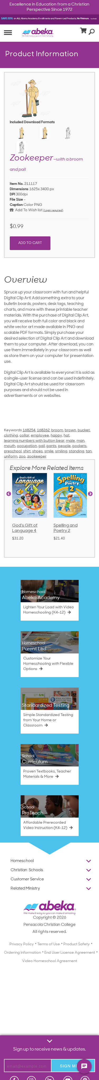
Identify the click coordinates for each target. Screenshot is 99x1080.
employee (40, 436)
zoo (22, 457)
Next (90, 494)
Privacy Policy (22, 944)
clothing (11, 436)
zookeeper (36, 457)
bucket (84, 430)
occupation (27, 446)
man (80, 441)
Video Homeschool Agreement (49, 961)
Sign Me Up (73, 1065)
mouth (9, 446)
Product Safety (76, 944)
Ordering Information (22, 953)
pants (51, 446)
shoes (37, 451)
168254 (29, 430)
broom (57, 430)
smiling (61, 451)
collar (24, 436)
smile (49, 451)
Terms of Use (48, 944)
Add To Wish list (28, 210)
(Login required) (53, 210)
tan (89, 451)
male (70, 441)
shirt (27, 451)
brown (70, 430)
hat (66, 436)
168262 (43, 430)
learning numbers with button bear (34, 441)
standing (76, 451)
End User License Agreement (69, 953)
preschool (13, 451)
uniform (10, 457)
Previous (8, 494)
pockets (79, 446)
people (64, 446)
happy (56, 436)
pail (42, 446)
